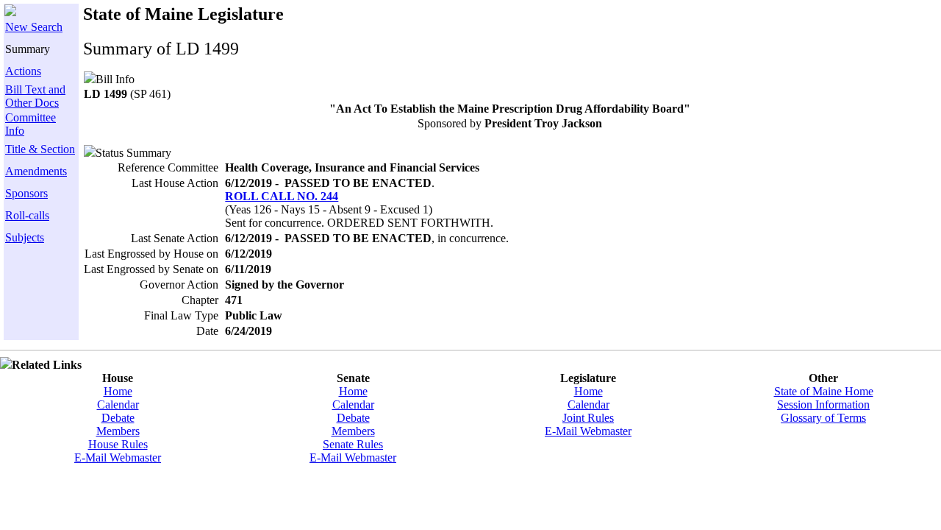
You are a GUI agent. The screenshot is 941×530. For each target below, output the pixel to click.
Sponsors (26, 193)
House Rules (118, 444)
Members (118, 431)
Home (118, 391)
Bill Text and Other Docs (35, 96)
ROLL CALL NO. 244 (281, 196)
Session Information (823, 404)
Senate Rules (353, 444)
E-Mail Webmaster (117, 457)
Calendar (118, 404)
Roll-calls (27, 215)
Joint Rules (588, 417)
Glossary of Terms (823, 417)
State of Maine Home (823, 391)
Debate (118, 417)
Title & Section (40, 149)
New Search (33, 27)
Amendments (36, 171)
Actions (23, 71)
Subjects (24, 237)
